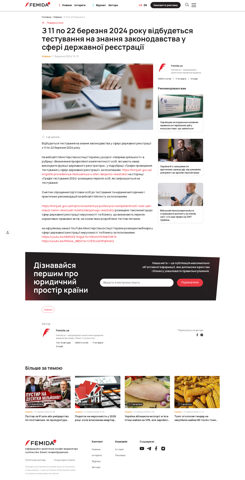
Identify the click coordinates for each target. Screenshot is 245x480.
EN (145, 5)
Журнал (101, 5)
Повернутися (55, 22)
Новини (67, 5)
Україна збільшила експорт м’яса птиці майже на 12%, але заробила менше (147, 418)
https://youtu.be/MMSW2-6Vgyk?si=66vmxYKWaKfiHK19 (79, 237)
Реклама (120, 455)
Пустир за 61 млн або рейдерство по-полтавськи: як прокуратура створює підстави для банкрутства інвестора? (47, 418)
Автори (113, 5)
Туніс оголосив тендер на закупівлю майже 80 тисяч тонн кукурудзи (195, 418)
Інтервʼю (80, 5)
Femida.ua (62, 330)
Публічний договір (35, 460)
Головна (46, 17)
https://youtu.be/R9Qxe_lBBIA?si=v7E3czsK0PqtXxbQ (78, 241)
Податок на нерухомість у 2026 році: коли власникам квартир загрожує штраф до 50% (95, 418)
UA (140, 5)
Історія (119, 449)
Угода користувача (64, 460)
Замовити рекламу (165, 5)
